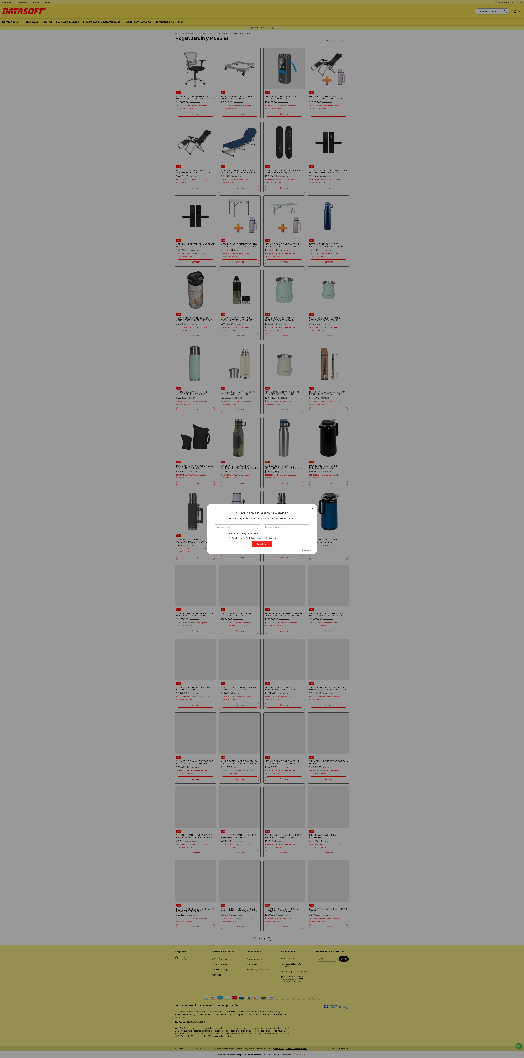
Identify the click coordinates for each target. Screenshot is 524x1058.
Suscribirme (262, 544)
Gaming (272, 538)
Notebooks (237, 538)
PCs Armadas (255, 538)
